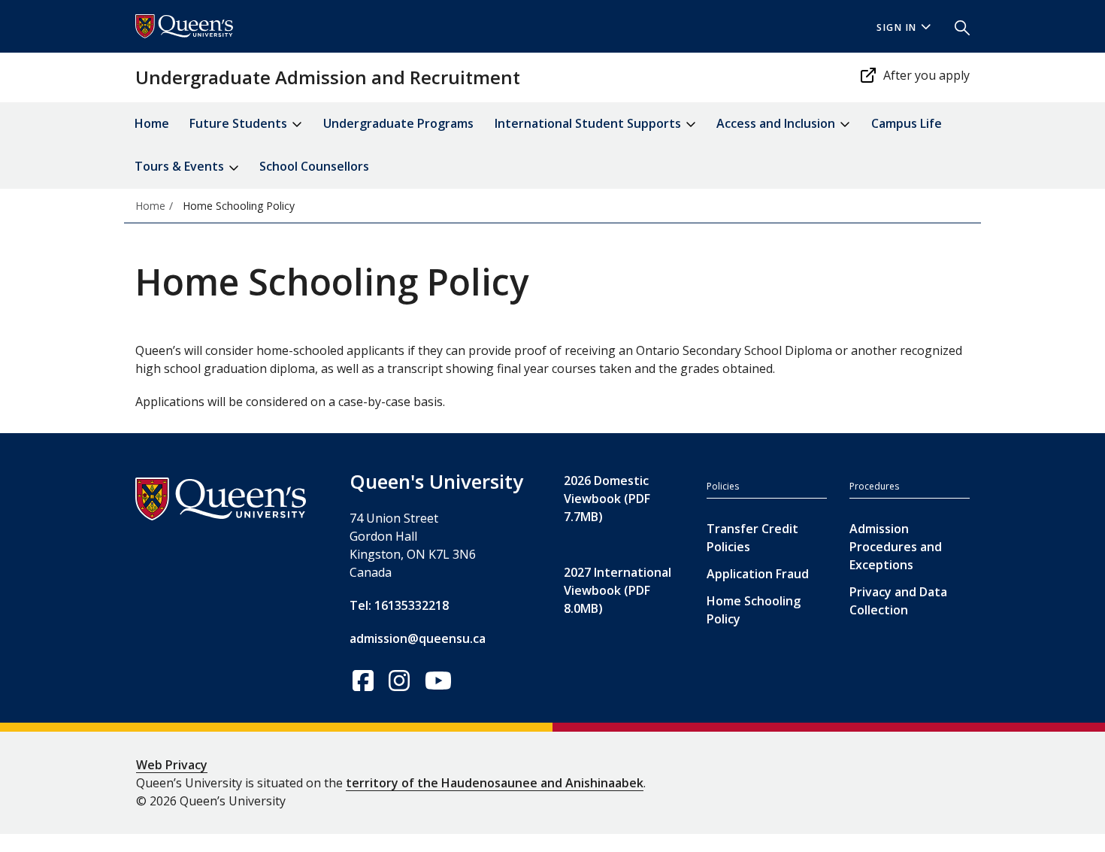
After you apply (926, 75)
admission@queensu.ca (418, 638)
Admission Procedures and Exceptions (895, 546)
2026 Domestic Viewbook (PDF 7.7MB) (607, 498)
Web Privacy (171, 764)
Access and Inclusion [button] (777, 123)
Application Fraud (758, 573)
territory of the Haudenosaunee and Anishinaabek (494, 783)
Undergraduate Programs (398, 123)
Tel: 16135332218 (399, 605)
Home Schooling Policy (754, 610)
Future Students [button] (239, 123)
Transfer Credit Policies (752, 537)
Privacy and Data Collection (898, 601)
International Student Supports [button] (589, 123)
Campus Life (906, 123)
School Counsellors (314, 166)
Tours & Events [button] (181, 166)
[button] (956, 26)
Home (152, 123)
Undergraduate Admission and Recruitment (327, 77)
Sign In (896, 27)
